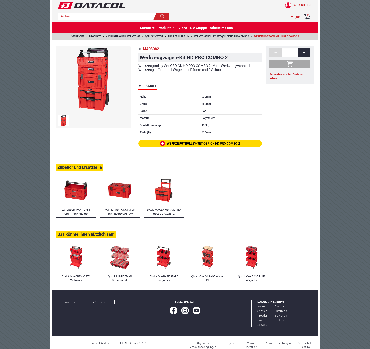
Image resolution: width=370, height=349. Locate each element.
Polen (260, 320)
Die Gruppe (99, 302)
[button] (174, 28)
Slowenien (281, 315)
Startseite (70, 302)
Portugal (280, 320)
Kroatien (262, 315)
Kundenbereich (302, 5)
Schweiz (262, 324)
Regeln (230, 343)
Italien (261, 306)
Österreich (281, 311)
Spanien (262, 311)
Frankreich (281, 306)
